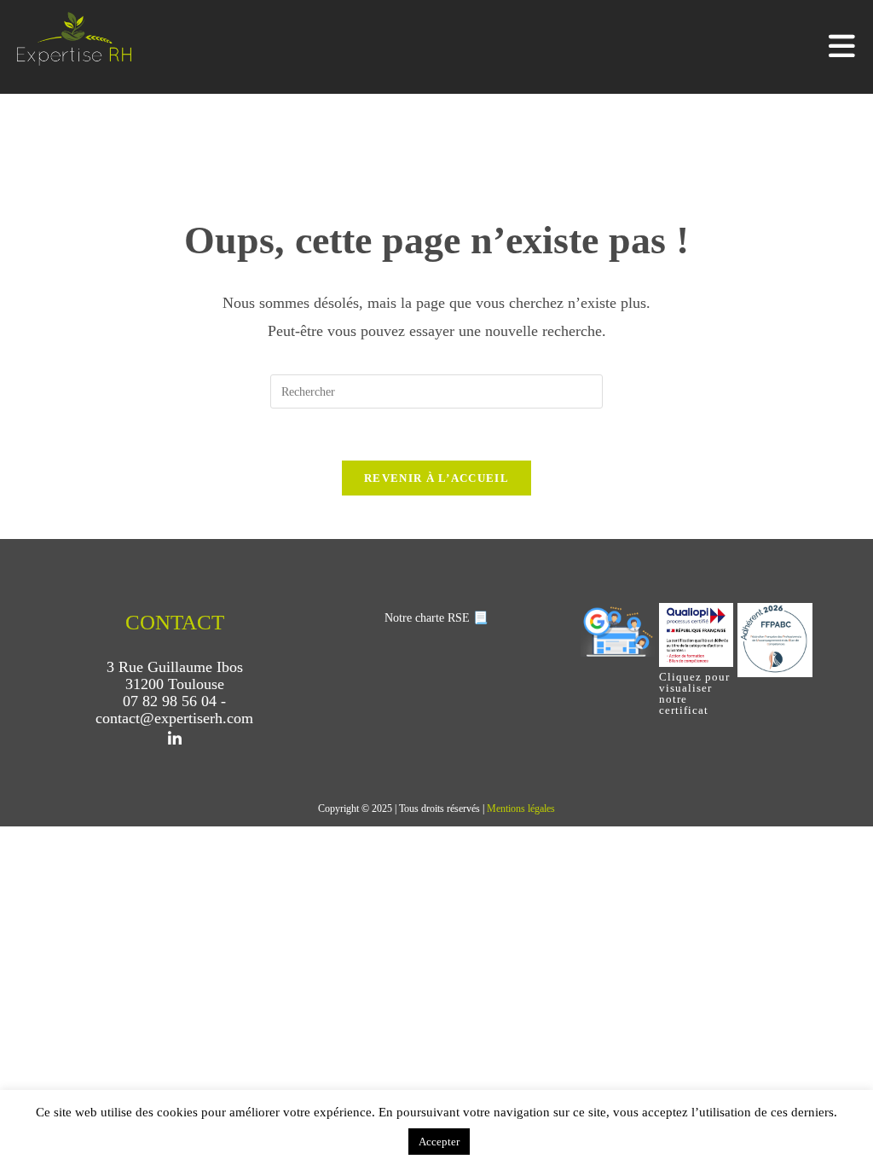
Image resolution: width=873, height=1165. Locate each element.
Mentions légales (521, 808)
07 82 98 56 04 (170, 701)
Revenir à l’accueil (436, 478)
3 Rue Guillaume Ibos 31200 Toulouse (175, 675)
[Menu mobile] (842, 51)
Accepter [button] (439, 1141)
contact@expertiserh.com (174, 718)
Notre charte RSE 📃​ (436, 617)
